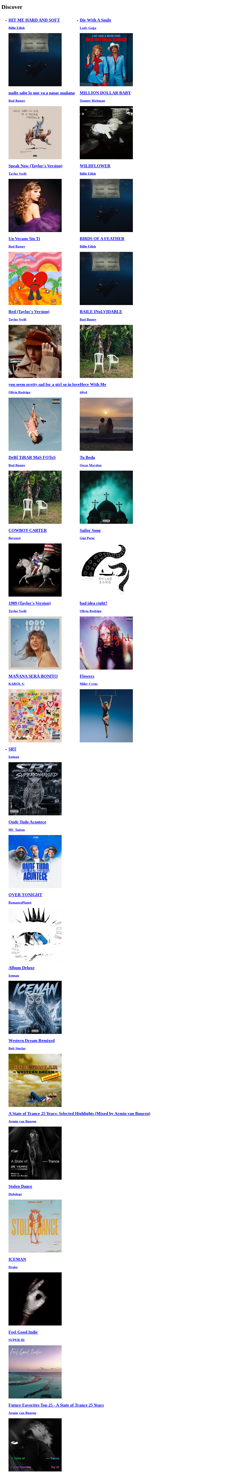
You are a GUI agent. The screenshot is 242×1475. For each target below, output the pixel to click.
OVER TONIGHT (25, 894)
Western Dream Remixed (32, 1040)
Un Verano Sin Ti (24, 238)
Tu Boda (87, 457)
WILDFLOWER (95, 165)
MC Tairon (17, 830)
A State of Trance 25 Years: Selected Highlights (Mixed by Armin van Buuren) (79, 1113)
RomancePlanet (20, 902)
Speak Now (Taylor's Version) (35, 165)
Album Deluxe (22, 967)
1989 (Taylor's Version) (30, 603)
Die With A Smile (95, 20)
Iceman (14, 757)
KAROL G (16, 684)
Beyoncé (15, 538)
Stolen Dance (20, 1186)
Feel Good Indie (23, 1332)
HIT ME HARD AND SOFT (34, 20)
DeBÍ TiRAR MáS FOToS (32, 457)
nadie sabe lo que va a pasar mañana (42, 93)
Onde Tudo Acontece (27, 822)
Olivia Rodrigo (19, 392)
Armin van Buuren (22, 1121)
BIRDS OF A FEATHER (102, 238)
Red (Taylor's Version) (29, 311)
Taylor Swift (17, 174)
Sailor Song (90, 530)
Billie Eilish (17, 28)
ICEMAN (17, 1259)
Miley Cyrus (89, 684)
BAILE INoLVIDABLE (101, 311)
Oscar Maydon (91, 465)
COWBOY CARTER (28, 530)
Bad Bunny (17, 101)
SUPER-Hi (16, 1340)
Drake (13, 1267)
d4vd (83, 392)
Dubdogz (15, 1194)
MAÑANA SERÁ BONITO (33, 676)
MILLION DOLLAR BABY (105, 93)
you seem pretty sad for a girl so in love (44, 384)
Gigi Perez (87, 538)
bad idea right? (93, 603)
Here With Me (93, 384)
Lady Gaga (88, 28)
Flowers (87, 676)
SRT (12, 749)
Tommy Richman (92, 101)
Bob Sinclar (17, 1048)
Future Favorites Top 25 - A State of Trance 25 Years (56, 1405)
